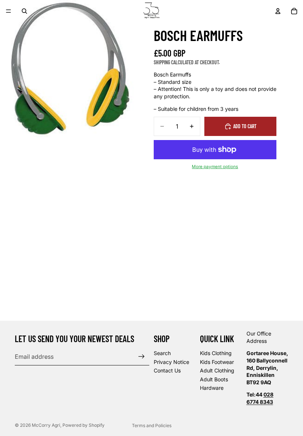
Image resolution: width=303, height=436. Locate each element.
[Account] (278, 11)
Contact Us (167, 371)
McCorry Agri (46, 425)
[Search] (24, 11)
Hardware (212, 388)
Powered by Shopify (83, 425)
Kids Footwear (217, 362)
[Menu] (8, 11)
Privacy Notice (171, 362)
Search (162, 353)
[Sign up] (141, 357)
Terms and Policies (151, 425)
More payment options (215, 166)
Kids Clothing (216, 353)
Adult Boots (214, 379)
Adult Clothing (217, 371)
